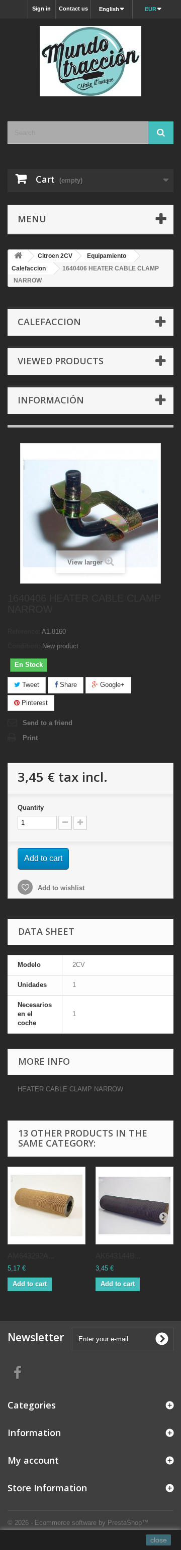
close (158, 1540)
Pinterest (34, 703)
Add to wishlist (60, 888)
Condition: (24, 646)
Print (30, 738)
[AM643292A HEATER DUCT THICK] (46, 1205)
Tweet (29, 684)
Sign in (41, 9)
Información (51, 400)
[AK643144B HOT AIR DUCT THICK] (134, 1205)
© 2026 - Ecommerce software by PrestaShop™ (78, 1522)
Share (67, 684)
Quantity (31, 807)
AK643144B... (118, 1255)
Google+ (111, 684)
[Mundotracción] (90, 61)
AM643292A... (31, 1255)
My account (33, 1460)
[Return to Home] (18, 256)
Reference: (24, 631)
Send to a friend (47, 723)
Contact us (73, 9)
